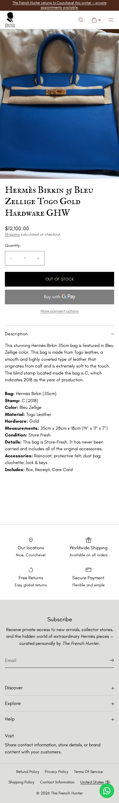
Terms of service (88, 771)
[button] (80, 20)
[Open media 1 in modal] (59, 104)
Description (16, 334)
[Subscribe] (106, 660)
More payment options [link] (59, 311)
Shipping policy (21, 782)
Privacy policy (56, 771)
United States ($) (95, 782)
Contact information (57, 782)
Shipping (12, 234)
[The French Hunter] (10, 20)
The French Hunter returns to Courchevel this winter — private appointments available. (59, 5)
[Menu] (107, 20)
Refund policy (27, 771)
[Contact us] (106, 790)
